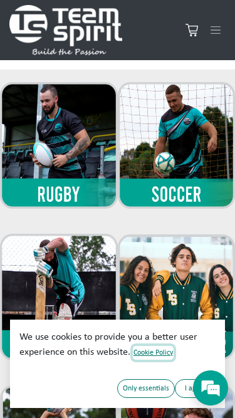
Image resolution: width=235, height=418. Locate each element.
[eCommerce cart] (192, 30)
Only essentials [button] (146, 388)
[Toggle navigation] (216, 30)
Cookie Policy (153, 353)
